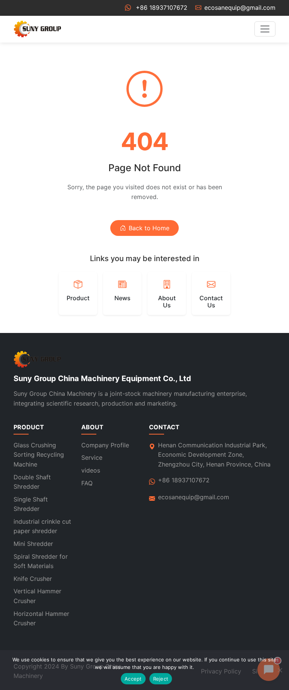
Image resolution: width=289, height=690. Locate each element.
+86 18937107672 (161, 7)
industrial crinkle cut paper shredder (42, 526)
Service (91, 457)
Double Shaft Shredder (32, 482)
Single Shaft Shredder (31, 504)
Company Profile (105, 445)
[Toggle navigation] (264, 28)
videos (90, 470)
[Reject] (279, 670)
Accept (133, 679)
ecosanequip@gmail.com (239, 7)
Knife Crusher (33, 578)
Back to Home (149, 228)
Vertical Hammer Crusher (37, 596)
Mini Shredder (33, 543)
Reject (161, 679)
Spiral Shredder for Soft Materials (41, 561)
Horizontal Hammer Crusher (41, 618)
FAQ (87, 483)
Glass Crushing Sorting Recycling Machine (39, 454)
